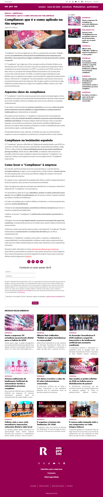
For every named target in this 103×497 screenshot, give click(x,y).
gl (95, 2)
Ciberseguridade (51, 477)
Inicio (7, 13)
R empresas (8, 1)
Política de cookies (44, 486)
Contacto (51, 473)
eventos (42, 7)
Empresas (17, 13)
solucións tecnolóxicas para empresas (45, 249)
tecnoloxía (67, 7)
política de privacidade (25, 290)
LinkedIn (28, 256)
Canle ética (70, 486)
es (97, 2)
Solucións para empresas (51, 469)
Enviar (35, 303)
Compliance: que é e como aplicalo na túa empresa (29, 16)
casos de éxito (53, 7)
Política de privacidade (58, 486)
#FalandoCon (79, 7)
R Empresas (21, 292)
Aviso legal (33, 486)
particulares (92, 7)
